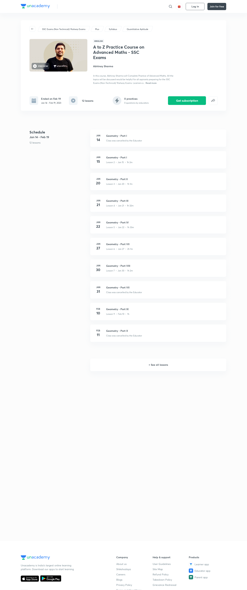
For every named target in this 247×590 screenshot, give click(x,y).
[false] (213, 100)
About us (121, 564)
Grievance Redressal (164, 585)
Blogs (119, 579)
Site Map (158, 569)
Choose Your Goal (76, 6)
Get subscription (187, 100)
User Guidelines (162, 564)
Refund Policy (161, 574)
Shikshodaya (123, 569)
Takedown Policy (162, 579)
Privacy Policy (124, 585)
